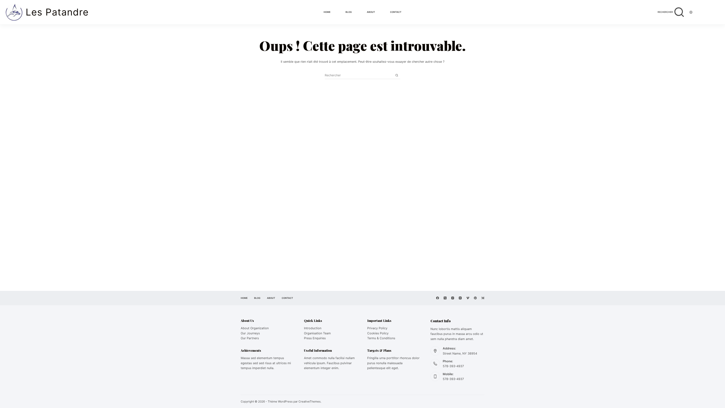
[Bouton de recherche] (396, 75)
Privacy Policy (377, 328)
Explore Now (708, 12)
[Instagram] (452, 298)
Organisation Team (317, 333)
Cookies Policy (378, 333)
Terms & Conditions (381, 338)
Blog (349, 12)
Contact (395, 12)
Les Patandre (57, 12)
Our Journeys (250, 333)
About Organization (255, 328)
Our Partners (250, 338)
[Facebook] (437, 298)
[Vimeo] (467, 298)
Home (327, 12)
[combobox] (359, 75)
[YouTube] (460, 298)
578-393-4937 (453, 366)
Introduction (312, 328)
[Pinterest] (475, 298)
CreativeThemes (309, 401)
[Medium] (482, 298)
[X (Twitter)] (445, 298)
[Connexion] (691, 12)
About (371, 12)
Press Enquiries (315, 338)
